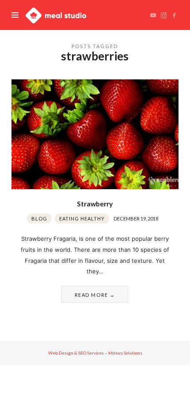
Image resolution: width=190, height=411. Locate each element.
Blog (39, 218)
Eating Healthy (82, 218)
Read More (91, 295)
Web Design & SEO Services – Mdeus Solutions (95, 352)
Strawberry (95, 204)
